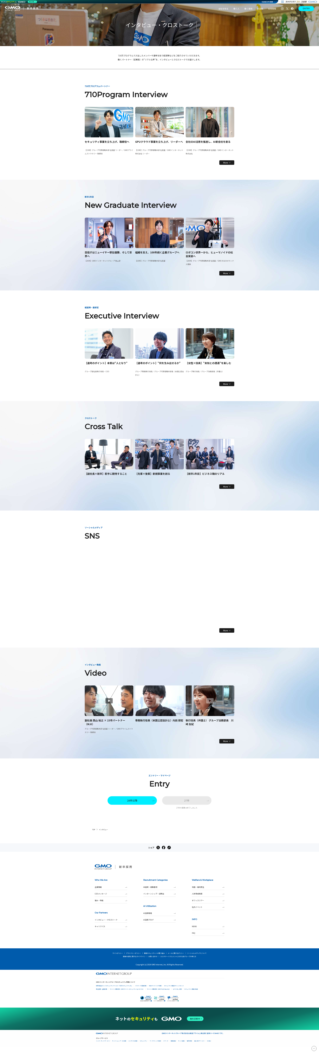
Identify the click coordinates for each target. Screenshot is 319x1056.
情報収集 (173, 1041)
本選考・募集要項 (150, 887)
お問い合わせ (152, 956)
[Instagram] (282, 8)
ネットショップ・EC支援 (119, 1041)
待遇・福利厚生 (198, 887)
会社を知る (223, 8)
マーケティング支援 (155, 1041)
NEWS (194, 926)
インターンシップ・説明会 (153, 893)
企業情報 (98, 887)
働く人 (236, 8)
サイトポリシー (118, 953)
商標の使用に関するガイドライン (134, 956)
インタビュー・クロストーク (106, 920)
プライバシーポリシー (133, 953)
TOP (93, 829)
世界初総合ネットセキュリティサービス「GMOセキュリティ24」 (114, 986)
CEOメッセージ (101, 893)
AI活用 (260, 8)
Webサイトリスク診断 (155, 986)
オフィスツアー (198, 900)
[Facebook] (292, 8)
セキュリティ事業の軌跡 (191, 989)
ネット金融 (181, 1041)
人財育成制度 (197, 893)
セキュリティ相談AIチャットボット (174, 986)
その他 (209, 1041)
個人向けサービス (199, 1041)
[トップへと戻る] (314, 1048)
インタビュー (103, 829)
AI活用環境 (147, 913)
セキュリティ (143, 1041)
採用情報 (272, 8)
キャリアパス (100, 926)
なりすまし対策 (177, 989)
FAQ (193, 933)
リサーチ (165, 1041)
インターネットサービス (103, 1041)
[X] (287, 8)
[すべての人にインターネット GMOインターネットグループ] (301, 1)
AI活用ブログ (148, 920)
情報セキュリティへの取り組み (154, 953)
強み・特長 (99, 900)
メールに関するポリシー (176, 953)
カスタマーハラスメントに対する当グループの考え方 (178, 956)
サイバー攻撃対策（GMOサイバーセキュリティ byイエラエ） (127, 989)
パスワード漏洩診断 (140, 986)
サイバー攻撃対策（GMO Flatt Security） (158, 989)
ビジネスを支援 (133, 1041)
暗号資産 (189, 1041)
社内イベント (197, 907)
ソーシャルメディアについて (196, 953)
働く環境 (248, 8)
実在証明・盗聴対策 (101, 989)
